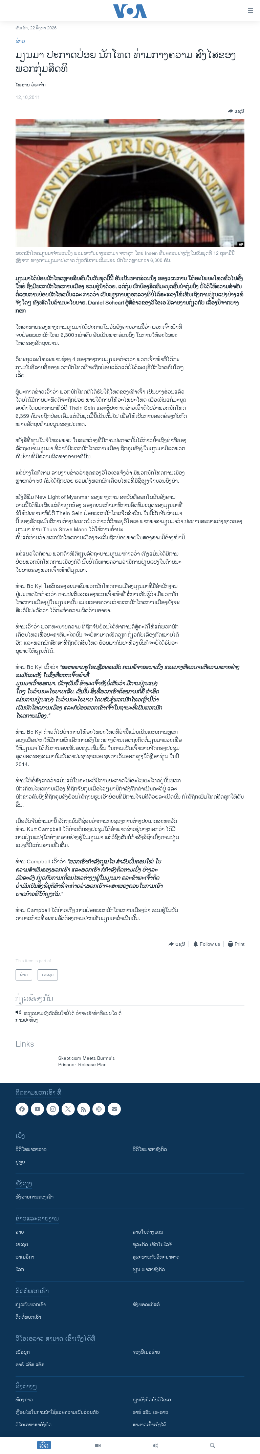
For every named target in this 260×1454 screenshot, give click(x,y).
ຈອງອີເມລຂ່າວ (146, 1352)
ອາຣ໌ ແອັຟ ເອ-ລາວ (150, 1412)
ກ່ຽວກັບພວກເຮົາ (31, 1304)
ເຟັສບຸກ (23, 1352)
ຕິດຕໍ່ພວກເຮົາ (28, 1317)
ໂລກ (20, 1269)
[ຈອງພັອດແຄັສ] (114, 1109)
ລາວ (20, 1232)
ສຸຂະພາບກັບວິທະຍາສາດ (156, 1257)
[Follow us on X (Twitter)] (68, 1109)
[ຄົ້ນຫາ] (212, 1445)
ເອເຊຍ (22, 1244)
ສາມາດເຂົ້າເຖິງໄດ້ (149, 1424)
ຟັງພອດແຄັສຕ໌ (146, 1304)
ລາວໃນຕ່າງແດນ (148, 1232)
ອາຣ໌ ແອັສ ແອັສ (30, 1364)
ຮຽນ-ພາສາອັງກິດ (149, 1269)
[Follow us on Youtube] (37, 1109)
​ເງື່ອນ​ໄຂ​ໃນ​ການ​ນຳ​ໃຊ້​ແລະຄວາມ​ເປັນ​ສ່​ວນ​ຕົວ (57, 1412)
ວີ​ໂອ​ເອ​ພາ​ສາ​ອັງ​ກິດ (33, 1424)
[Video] (98, 1445)
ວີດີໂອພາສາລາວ (31, 1149)
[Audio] (155, 1445)
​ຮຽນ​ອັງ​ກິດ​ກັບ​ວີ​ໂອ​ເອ (152, 1399)
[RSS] (83, 1109)
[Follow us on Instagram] (52, 1109)
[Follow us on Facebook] (22, 1109)
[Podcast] (98, 1109)
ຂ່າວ (20, 41)
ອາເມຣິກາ (25, 1257)
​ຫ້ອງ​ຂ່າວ (24, 1399)
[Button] (236, 111)
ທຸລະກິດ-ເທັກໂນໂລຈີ (152, 1244)
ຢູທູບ (20, 1161)
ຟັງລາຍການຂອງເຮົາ (34, 1197)
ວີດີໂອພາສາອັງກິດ (150, 1149)
